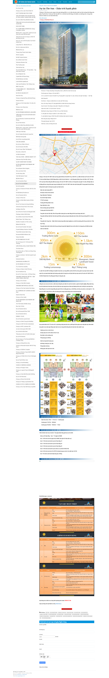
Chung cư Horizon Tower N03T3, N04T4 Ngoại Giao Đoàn (25, 353)
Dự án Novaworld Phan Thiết (23, 311)
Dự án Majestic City (20, 73)
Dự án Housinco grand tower (23, 318)
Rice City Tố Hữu (20, 306)
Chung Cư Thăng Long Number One (24, 381)
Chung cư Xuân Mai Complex (23, 283)
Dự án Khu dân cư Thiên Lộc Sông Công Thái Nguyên (26, 252)
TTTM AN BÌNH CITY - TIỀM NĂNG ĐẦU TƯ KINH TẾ (25, 90)
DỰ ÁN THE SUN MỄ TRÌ (67, 616)
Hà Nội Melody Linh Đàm (22, 79)
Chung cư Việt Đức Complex (23, 349)
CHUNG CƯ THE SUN (62, 612)
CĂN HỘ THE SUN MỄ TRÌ (77, 616)
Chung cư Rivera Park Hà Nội (23, 379)
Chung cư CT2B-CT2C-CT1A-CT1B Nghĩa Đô (26, 357)
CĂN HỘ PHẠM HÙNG (84, 614)
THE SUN (47, 612)
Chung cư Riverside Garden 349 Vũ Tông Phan (26, 346)
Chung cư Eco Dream (21, 280)
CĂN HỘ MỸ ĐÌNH (67, 614)
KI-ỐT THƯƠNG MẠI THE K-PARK (24, 13)
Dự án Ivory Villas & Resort (22, 144)
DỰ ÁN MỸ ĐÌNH (60, 614)
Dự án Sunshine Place (21, 181)
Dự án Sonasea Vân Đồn (22, 146)
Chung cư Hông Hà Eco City (23, 343)
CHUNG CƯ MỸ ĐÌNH (43, 614)
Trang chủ (41, 5)
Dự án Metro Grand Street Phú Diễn (24, 216)
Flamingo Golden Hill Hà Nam (23, 214)
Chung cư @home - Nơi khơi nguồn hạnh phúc (26, 255)
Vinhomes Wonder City (21, 62)
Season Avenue (20, 100)
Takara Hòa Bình (20, 237)
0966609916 (19, 674)
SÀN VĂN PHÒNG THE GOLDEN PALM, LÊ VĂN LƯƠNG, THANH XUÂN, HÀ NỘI (25, 16)
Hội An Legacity (20, 54)
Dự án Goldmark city (21, 271)
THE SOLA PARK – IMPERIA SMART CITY (26, 156)
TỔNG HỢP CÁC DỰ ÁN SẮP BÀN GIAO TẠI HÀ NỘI (25, 23)
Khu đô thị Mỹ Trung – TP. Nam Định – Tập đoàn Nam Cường (26, 70)
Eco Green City (19, 8)
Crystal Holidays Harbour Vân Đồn (24, 229)
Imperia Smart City (20, 294)
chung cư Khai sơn (20, 197)
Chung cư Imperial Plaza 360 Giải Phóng (25, 98)
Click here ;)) (58, 603)
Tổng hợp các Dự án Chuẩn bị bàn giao (25, 334)
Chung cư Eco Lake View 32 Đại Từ (24, 10)
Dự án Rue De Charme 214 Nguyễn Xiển (25, 211)
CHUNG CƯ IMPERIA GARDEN (23, 365)
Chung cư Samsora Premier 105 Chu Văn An (26, 189)
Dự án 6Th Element (20, 336)
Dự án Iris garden (20, 186)
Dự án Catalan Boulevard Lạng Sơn (24, 134)
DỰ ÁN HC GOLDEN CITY (22, 93)
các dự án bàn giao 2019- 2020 (23, 328)
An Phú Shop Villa (20, 173)
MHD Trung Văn (20, 86)
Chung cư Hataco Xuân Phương (24, 269)
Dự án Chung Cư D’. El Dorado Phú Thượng (24, 242)
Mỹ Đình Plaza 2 (20, 178)
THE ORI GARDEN (20, 141)
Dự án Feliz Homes (20, 122)
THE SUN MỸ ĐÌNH (53, 612)
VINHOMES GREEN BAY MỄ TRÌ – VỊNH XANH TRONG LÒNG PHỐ (25, 277)
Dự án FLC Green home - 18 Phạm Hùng (25, 274)
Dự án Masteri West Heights (22, 168)
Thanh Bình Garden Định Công (23, 231)
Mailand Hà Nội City (20, 224)
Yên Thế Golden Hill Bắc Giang (23, 303)
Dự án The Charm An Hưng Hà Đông (25, 204)
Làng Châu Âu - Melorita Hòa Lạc (24, 44)
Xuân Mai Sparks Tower (21, 176)
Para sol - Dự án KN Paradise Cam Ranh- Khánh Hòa (26, 41)
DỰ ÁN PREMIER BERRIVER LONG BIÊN (26, 112)
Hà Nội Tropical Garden (21, 57)
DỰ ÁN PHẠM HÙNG (75, 614)
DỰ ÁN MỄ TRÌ (52, 616)
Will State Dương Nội (21, 136)
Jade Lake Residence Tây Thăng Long (25, 84)
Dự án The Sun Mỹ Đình (21, 183)
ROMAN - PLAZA (20, 316)
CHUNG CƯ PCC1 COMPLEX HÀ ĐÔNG (25, 384)
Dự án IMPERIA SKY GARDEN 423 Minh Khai (25, 291)
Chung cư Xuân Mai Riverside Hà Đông (25, 374)
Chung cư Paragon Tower (22, 367)
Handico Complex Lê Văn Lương (24, 221)
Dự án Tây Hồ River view (22, 360)
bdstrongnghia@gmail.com (20, 675)
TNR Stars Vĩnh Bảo (21, 131)
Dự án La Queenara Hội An (22, 47)
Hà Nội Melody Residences (22, 192)
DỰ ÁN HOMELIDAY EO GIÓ (22, 239)
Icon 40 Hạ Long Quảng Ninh (23, 139)
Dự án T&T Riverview (21, 376)
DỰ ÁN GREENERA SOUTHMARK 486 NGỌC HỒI (25, 165)
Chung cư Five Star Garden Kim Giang (25, 288)
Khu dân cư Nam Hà (21, 151)
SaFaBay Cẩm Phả (20, 209)
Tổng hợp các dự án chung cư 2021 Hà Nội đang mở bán (25, 37)
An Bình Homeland (20, 154)
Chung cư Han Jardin (21, 297)
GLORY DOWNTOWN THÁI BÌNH (24, 161)
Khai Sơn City (19, 95)
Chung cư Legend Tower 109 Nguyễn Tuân (25, 371)
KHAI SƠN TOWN (20, 26)
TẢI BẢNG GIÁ (67, 129)
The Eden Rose (19, 248)
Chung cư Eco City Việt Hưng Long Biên (26, 386)
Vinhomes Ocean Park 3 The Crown (24, 206)
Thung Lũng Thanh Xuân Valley (23, 52)
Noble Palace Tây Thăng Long (23, 219)
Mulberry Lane (19, 109)
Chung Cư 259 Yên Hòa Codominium (25, 323)
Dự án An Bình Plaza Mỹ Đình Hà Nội (25, 19)
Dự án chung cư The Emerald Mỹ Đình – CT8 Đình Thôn (25, 340)
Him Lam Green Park (21, 171)
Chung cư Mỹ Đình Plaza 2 (47, 19)
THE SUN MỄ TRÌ (84, 612)
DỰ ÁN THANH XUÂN (52, 614)
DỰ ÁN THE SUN (77, 612)
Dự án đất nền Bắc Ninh (22, 331)
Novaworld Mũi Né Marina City (23, 234)
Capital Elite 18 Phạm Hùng (22, 76)
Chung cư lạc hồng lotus (22, 107)
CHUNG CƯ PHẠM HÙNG (44, 616)
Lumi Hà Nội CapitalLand (22, 81)
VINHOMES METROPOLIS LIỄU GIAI (24, 285)
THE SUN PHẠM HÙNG (46, 618)
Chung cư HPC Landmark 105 (23, 326)
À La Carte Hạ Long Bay (22, 266)
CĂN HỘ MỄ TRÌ (59, 616)
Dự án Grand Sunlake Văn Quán (23, 226)
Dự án (45, 5)
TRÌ (40, 618)
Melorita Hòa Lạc (20, 49)
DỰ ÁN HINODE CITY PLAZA (23, 264)
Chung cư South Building (22, 362)
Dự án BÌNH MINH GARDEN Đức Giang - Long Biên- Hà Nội (25, 29)
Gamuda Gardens (20, 259)
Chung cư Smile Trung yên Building (24, 321)
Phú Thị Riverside (20, 64)
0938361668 (24, 674)
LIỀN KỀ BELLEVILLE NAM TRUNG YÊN (26, 246)
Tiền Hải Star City (20, 67)
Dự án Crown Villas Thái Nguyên (24, 149)
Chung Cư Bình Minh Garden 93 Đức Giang (25, 201)
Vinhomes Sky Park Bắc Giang (23, 159)
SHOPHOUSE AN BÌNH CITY (23, 261)
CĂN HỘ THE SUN (70, 612)
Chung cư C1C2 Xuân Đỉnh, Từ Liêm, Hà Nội (25, 104)
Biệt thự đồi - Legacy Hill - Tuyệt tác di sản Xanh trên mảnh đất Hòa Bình (26, 33)
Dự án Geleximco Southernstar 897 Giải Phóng (25, 119)
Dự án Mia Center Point (21, 59)
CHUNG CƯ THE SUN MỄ (87, 616)
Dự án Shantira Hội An (21, 195)
